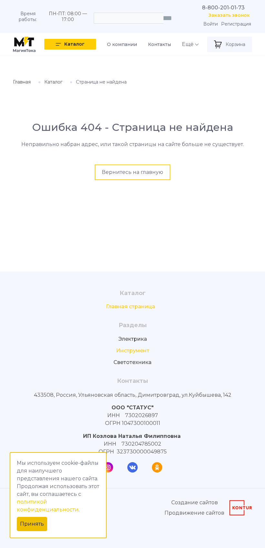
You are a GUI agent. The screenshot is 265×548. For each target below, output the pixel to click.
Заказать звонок (229, 15)
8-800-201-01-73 (223, 8)
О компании (122, 44)
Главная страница (130, 306)
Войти (210, 24)
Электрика (132, 339)
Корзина (235, 44)
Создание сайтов (194, 502)
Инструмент (132, 351)
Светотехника (132, 362)
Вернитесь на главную (132, 172)
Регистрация (236, 24)
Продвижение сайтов (194, 513)
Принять (32, 524)
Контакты (159, 44)
